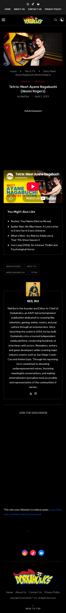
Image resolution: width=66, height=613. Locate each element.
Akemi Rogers (13, 266)
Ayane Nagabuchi (15, 272)
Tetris (34, 272)
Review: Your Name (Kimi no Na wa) (31, 221)
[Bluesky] (38, 4)
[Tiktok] (33, 4)
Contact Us (35, 9)
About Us (19, 9)
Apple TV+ (32, 266)
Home (8, 9)
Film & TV (30, 71)
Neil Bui (25, 96)
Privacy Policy (53, 9)
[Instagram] (28, 4)
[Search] (55, 20)
